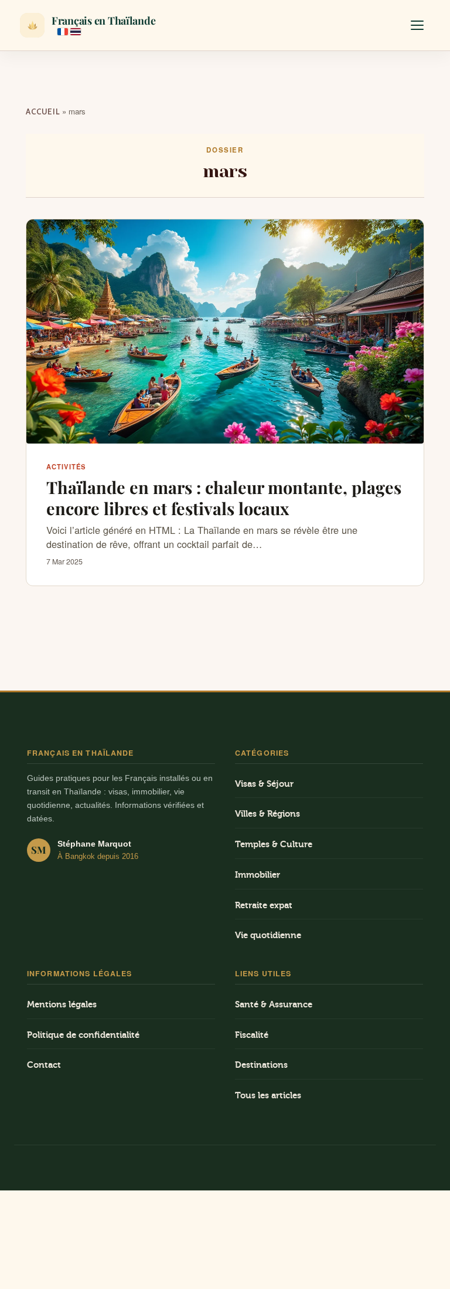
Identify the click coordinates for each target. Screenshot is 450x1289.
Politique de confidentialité (83, 1035)
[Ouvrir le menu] (417, 25)
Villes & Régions (267, 814)
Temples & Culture (273, 845)
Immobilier (257, 875)
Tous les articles (268, 1096)
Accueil (43, 111)
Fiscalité (251, 1035)
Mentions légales (62, 1005)
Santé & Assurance (273, 1005)
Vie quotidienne (268, 935)
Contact (44, 1065)
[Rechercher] (385, 25)
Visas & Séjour (264, 784)
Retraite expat (263, 906)
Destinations (261, 1065)
